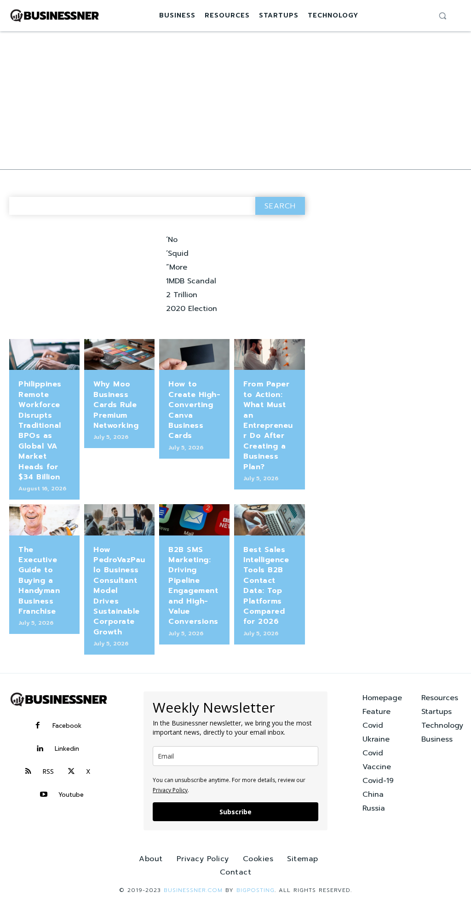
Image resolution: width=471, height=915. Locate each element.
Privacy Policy (170, 790)
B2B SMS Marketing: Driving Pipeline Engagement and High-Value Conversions (193, 585)
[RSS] (28, 772)
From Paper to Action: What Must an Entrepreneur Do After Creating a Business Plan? (268, 425)
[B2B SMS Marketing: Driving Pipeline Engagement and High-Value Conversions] (194, 519)
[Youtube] (43, 795)
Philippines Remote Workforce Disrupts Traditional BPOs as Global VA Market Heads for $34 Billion (40, 431)
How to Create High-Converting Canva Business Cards (194, 410)
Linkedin (67, 748)
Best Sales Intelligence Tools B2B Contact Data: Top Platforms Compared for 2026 (266, 585)
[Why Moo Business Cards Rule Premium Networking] (119, 354)
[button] (442, 15)
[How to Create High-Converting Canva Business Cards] (194, 354)
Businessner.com (193, 890)
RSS (48, 771)
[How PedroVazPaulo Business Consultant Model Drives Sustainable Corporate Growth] (119, 519)
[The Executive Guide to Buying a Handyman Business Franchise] (44, 519)
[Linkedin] (40, 749)
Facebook (66, 725)
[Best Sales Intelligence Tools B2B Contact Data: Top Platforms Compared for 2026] (269, 519)
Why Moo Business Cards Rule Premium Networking (115, 405)
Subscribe (235, 811)
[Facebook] (38, 726)
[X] (71, 772)
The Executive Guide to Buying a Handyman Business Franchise (39, 580)
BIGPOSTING (255, 890)
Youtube (71, 794)
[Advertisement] (235, 100)
